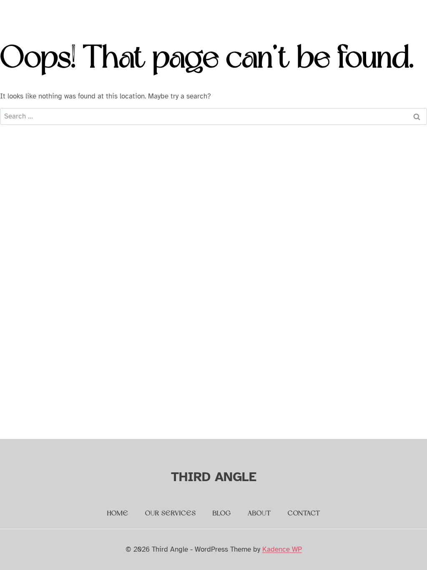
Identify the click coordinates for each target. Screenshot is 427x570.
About (259, 513)
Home (117, 513)
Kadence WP (282, 549)
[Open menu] (403, 14)
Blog (222, 513)
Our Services (170, 513)
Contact (304, 513)
